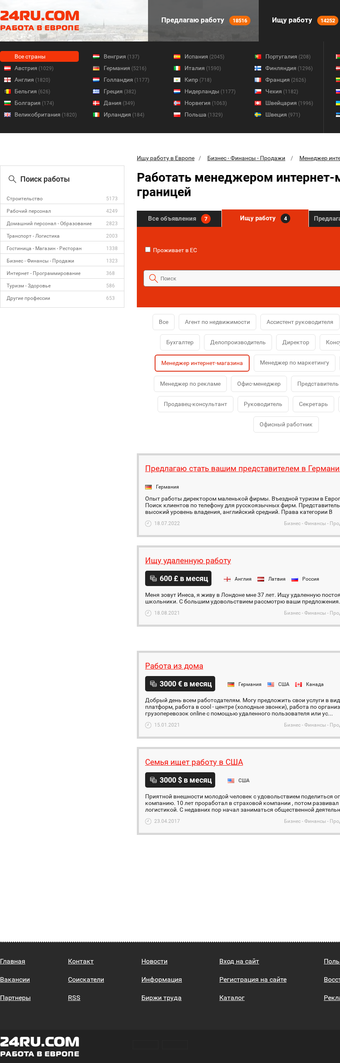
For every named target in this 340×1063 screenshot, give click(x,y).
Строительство (25, 199)
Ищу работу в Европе (165, 158)
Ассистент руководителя (300, 322)
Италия (203, 68)
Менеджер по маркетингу (294, 362)
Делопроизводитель (238, 342)
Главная (12, 961)
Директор (295, 342)
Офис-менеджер (259, 383)
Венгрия (121, 56)
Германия (125, 68)
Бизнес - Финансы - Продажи (40, 261)
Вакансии (15, 979)
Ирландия (124, 114)
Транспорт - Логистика (33, 236)
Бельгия (32, 91)
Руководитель (263, 404)
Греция (120, 91)
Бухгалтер (180, 342)
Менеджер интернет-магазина (202, 363)
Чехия (281, 91)
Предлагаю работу (203, 20)
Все (163, 322)
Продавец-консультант (195, 404)
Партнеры (15, 998)
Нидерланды (210, 91)
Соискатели (86, 979)
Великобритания (46, 114)
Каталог (232, 998)
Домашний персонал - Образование (49, 223)
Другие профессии (28, 298)
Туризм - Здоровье (29, 286)
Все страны (30, 56)
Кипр (198, 79)
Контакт (81, 961)
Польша (204, 114)
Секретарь (313, 404)
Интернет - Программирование (43, 273)
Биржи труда (161, 998)
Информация (161, 979)
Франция (285, 79)
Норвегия (206, 103)
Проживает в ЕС (174, 250)
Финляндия (289, 68)
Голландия (126, 79)
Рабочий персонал (29, 211)
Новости (154, 961)
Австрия (34, 68)
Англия (32, 79)
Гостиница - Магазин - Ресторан (44, 248)
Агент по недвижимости (217, 322)
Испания (204, 56)
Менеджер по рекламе (190, 383)
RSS (74, 998)
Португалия (288, 56)
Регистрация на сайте (253, 979)
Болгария (34, 103)
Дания (119, 103)
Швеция (282, 114)
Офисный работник (286, 424)
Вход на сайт (239, 961)
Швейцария (289, 103)
